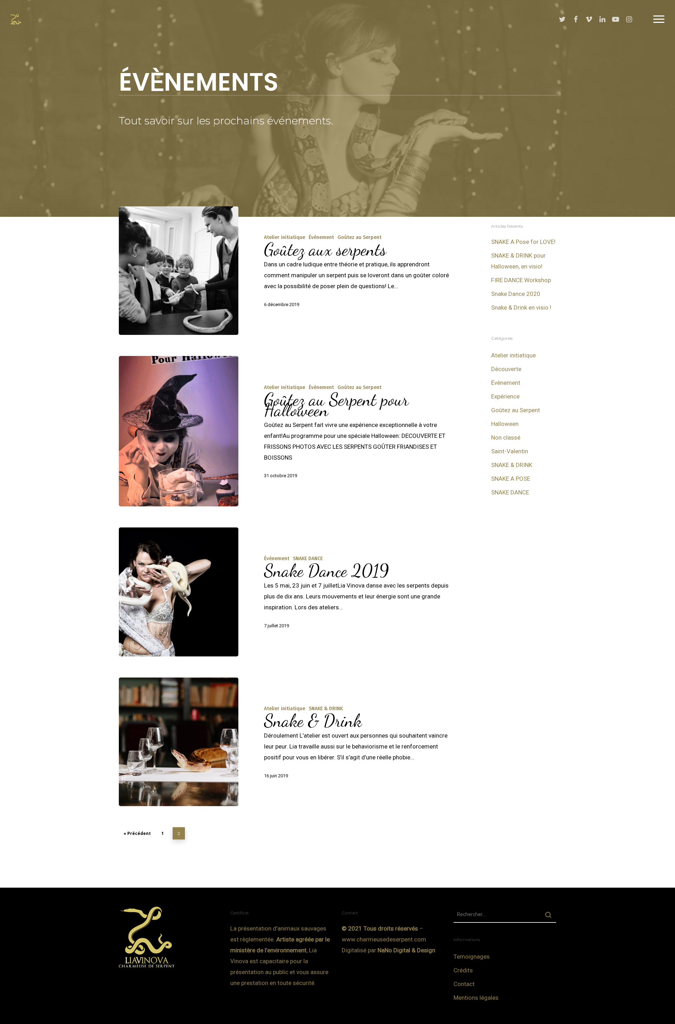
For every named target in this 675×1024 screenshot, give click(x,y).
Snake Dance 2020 (515, 293)
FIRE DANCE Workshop (521, 280)
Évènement (321, 237)
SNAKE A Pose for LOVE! (523, 241)
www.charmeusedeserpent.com (384, 939)
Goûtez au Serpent (359, 237)
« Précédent (137, 833)
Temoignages (472, 956)
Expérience (505, 396)
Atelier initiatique (284, 237)
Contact (464, 983)
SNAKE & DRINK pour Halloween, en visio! (518, 261)
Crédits (463, 970)
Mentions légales (476, 997)
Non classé (505, 437)
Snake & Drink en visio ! (521, 307)
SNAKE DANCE (308, 559)
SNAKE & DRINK (326, 709)
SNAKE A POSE (510, 478)
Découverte (506, 368)
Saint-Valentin (509, 451)
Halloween (505, 423)
